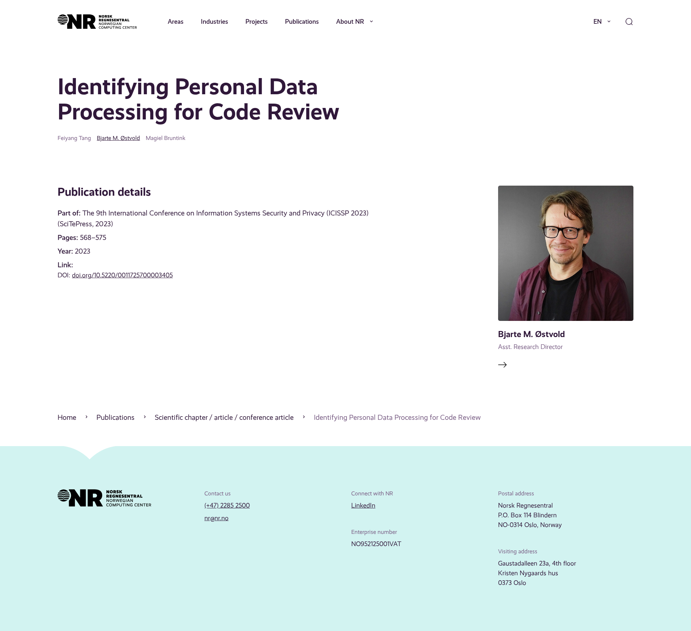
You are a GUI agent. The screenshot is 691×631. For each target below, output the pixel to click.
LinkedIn (363, 505)
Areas (176, 21)
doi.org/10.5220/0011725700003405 (122, 275)
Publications (302, 21)
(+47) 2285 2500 (227, 505)
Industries (214, 21)
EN (597, 21)
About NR (350, 21)
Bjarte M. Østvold (118, 138)
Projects (256, 21)
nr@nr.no (216, 518)
